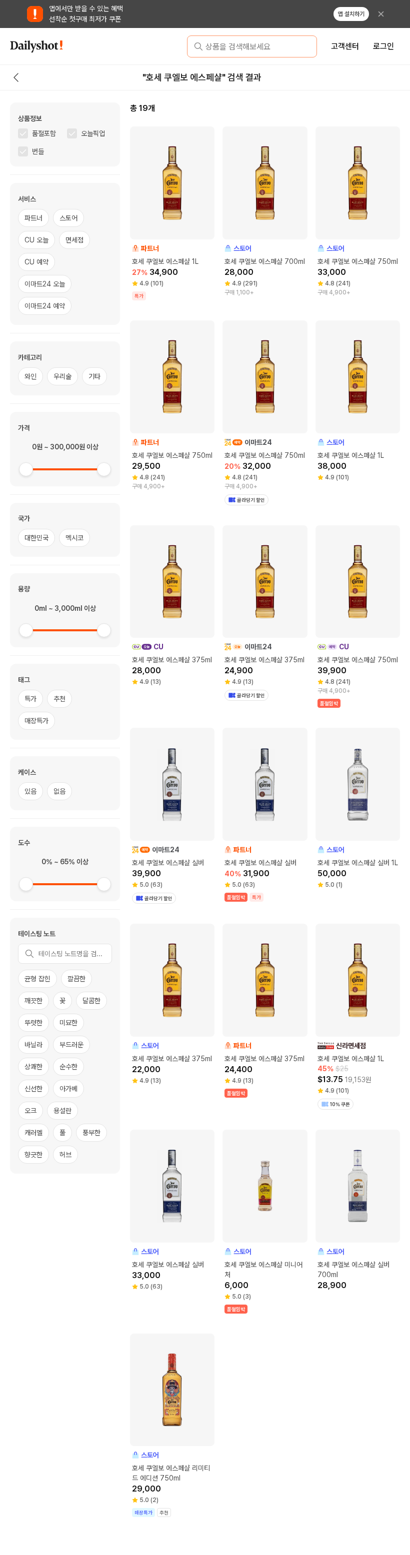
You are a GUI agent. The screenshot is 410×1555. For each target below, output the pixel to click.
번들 (38, 151)
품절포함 (44, 133)
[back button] (16, 77)
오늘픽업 (93, 133)
